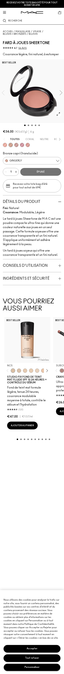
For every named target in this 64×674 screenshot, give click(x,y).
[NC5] (13, 370)
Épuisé (41, 172)
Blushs (33, 34)
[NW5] (25, 370)
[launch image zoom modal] (58, 114)
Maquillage (22, 31)
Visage (37, 31)
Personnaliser (32, 667)
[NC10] (19, 370)
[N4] (43, 370)
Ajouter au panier (22, 425)
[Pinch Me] (28, 145)
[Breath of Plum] (22, 145)
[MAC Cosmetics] (32, 12)
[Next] (46, 370)
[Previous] (8, 370)
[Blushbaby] (16, 145)
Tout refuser (32, 658)
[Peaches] (5, 145)
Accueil (8, 31)
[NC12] (37, 370)
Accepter (32, 648)
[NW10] (31, 370)
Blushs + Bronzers (14, 34)
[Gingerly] (11, 145)
